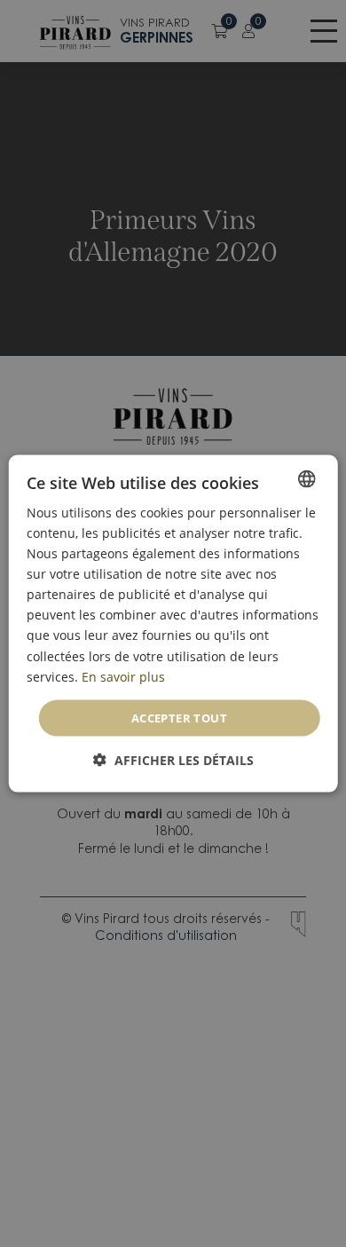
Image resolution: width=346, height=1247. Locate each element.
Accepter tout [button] (179, 717)
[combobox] (306, 478)
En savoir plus (123, 675)
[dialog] (173, 623)
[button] (173, 760)
